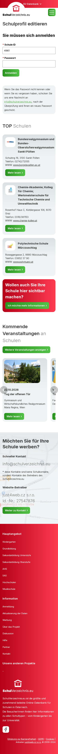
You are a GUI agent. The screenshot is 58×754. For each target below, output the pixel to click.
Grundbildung (9, 548)
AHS (5, 568)
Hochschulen (9, 582)
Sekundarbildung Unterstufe (17, 555)
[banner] (16, 9)
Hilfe (5, 640)
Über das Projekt (11, 626)
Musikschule (9, 589)
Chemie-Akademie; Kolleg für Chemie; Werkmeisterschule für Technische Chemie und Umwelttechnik (35, 195)
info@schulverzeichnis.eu (18, 101)
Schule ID (10, 44)
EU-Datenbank (31, 4)
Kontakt (6, 653)
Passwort (10, 57)
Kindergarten (9, 541)
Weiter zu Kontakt (15, 510)
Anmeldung (8, 606)
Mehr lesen (14, 172)
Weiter (54, 390)
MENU (51, 12)
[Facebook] (6, 729)
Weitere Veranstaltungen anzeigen (25, 349)
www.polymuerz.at (23, 261)
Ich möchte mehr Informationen (26, 305)
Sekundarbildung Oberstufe (16, 562)
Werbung (7, 620)
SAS (5, 575)
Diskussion (8, 633)
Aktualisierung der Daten (15, 613)
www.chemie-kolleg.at (25, 220)
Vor (4, 390)
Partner (6, 647)
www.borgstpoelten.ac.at (26, 164)
